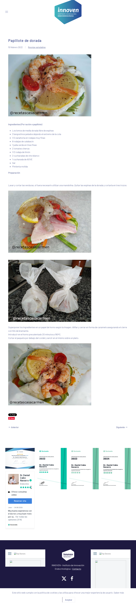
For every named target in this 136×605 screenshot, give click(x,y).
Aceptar (68, 599)
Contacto (76, 568)
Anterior (15, 427)
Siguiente (120, 427)
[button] (6, 12)
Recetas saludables (37, 47)
